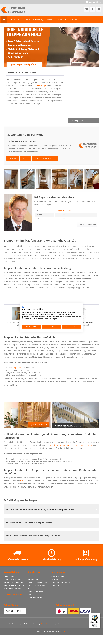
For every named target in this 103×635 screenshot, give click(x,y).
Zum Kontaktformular (45, 158)
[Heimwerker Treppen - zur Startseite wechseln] (13, 10)
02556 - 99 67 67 (13, 594)
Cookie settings (58, 576)
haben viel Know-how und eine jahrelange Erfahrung (69, 445)
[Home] (4, 19)
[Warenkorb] (98, 9)
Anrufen (13, 158)
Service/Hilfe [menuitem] (93, 2)
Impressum (56, 585)
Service (23, 481)
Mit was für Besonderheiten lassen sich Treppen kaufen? (33, 535)
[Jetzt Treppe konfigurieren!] (51, 47)
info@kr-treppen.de (64, 211)
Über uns (55, 579)
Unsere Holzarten (35, 597)
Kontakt (31, 576)
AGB (29, 588)
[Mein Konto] (92, 9)
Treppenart (17, 367)
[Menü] (98, 614)
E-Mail (26, 158)
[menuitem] (86, 9)
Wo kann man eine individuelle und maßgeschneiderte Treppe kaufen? (40, 509)
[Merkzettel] (86, 9)
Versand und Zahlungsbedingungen (37, 581)
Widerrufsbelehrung (36, 585)
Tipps (30, 594)
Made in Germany (35, 591)
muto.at (64, 631)
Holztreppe (41, 85)
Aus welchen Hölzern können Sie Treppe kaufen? (29, 522)
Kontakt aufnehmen (87, 224)
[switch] (94, 625)
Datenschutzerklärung (61, 582)
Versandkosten (46, 624)
